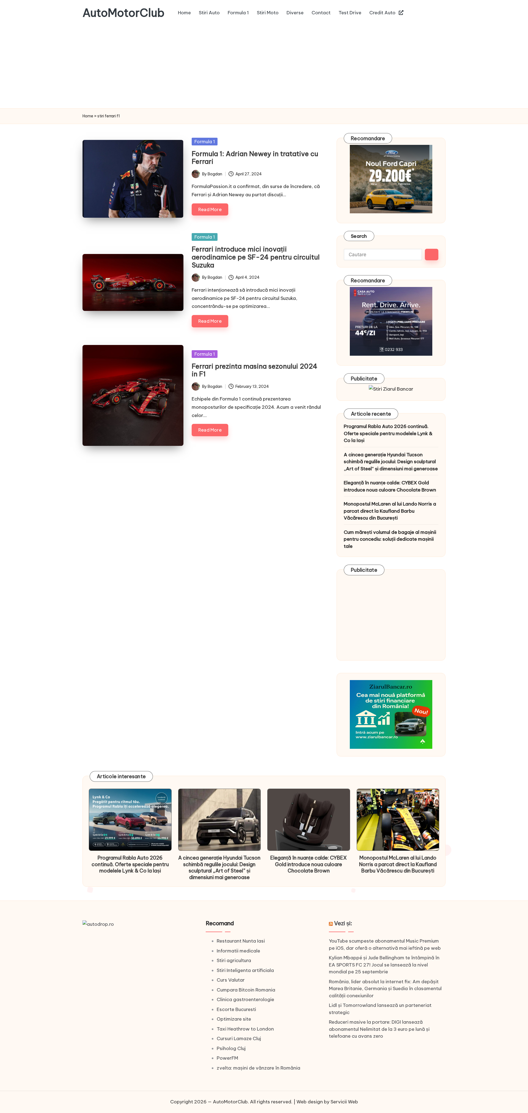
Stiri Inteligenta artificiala (245, 970)
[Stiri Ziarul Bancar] (391, 389)
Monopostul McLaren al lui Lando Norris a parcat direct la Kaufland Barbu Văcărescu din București (390, 511)
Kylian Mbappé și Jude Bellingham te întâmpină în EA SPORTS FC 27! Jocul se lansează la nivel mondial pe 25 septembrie (384, 965)
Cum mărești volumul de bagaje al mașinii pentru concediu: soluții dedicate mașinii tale (390, 539)
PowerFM (227, 1058)
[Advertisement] (264, 67)
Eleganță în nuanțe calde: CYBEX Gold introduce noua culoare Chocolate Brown (390, 486)
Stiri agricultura (234, 960)
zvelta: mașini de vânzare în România (258, 1068)
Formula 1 (204, 141)
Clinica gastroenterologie (245, 999)
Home (87, 116)
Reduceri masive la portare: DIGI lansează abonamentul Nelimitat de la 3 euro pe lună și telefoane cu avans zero (379, 1029)
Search (359, 236)
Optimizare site (234, 1019)
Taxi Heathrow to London (245, 1029)
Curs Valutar (231, 980)
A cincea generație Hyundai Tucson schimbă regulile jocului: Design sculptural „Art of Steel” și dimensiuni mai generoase (391, 462)
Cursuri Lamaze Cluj (239, 1038)
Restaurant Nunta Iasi (241, 941)
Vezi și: (343, 923)
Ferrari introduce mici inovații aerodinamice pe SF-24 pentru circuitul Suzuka (256, 257)
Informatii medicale (238, 951)
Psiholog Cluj (231, 1048)
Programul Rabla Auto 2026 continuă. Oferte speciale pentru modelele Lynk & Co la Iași (388, 433)
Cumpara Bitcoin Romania (246, 990)
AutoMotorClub (123, 13)
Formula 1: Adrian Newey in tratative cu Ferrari (255, 158)
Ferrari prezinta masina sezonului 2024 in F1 (254, 370)
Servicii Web (344, 1102)
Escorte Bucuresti (236, 1009)
